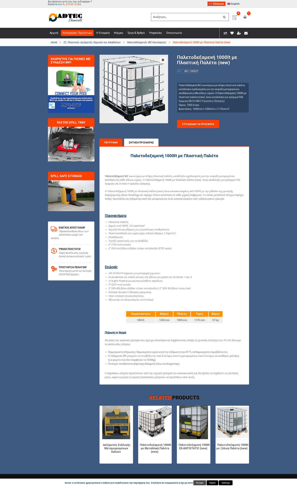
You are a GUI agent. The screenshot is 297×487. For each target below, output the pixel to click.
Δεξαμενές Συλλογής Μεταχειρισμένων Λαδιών (116, 448)
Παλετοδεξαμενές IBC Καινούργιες (146, 42)
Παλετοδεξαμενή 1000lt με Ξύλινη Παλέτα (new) (232, 446)
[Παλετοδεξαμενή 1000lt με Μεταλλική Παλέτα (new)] (155, 422)
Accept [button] (199, 483)
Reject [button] (212, 483)
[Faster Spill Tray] (71, 144)
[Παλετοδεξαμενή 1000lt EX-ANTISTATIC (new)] (193, 422)
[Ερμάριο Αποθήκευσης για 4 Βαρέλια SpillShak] (71, 195)
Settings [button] (226, 483)
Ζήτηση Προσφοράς (141, 142)
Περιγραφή (111, 142)
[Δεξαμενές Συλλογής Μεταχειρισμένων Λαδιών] (116, 422)
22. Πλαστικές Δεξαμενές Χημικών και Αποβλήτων (91, 42)
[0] (234, 18)
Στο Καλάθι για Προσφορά (198, 124)
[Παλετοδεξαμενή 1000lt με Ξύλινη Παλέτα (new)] (232, 422)
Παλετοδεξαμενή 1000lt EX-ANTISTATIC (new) (194, 446)
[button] (163, 59)
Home (54, 42)
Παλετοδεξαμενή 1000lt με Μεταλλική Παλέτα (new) (155, 448)
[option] (134, 89)
